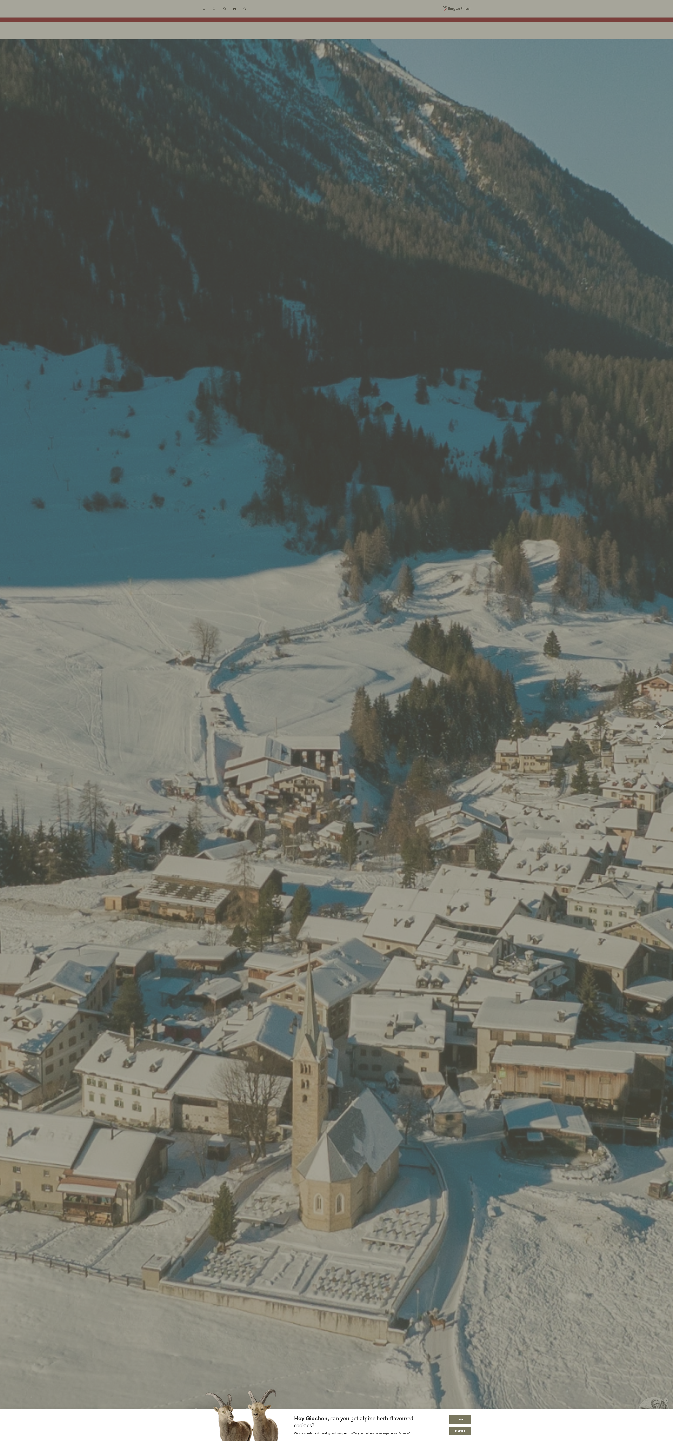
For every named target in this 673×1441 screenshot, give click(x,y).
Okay (460, 1419)
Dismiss (460, 1431)
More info (405, 1433)
